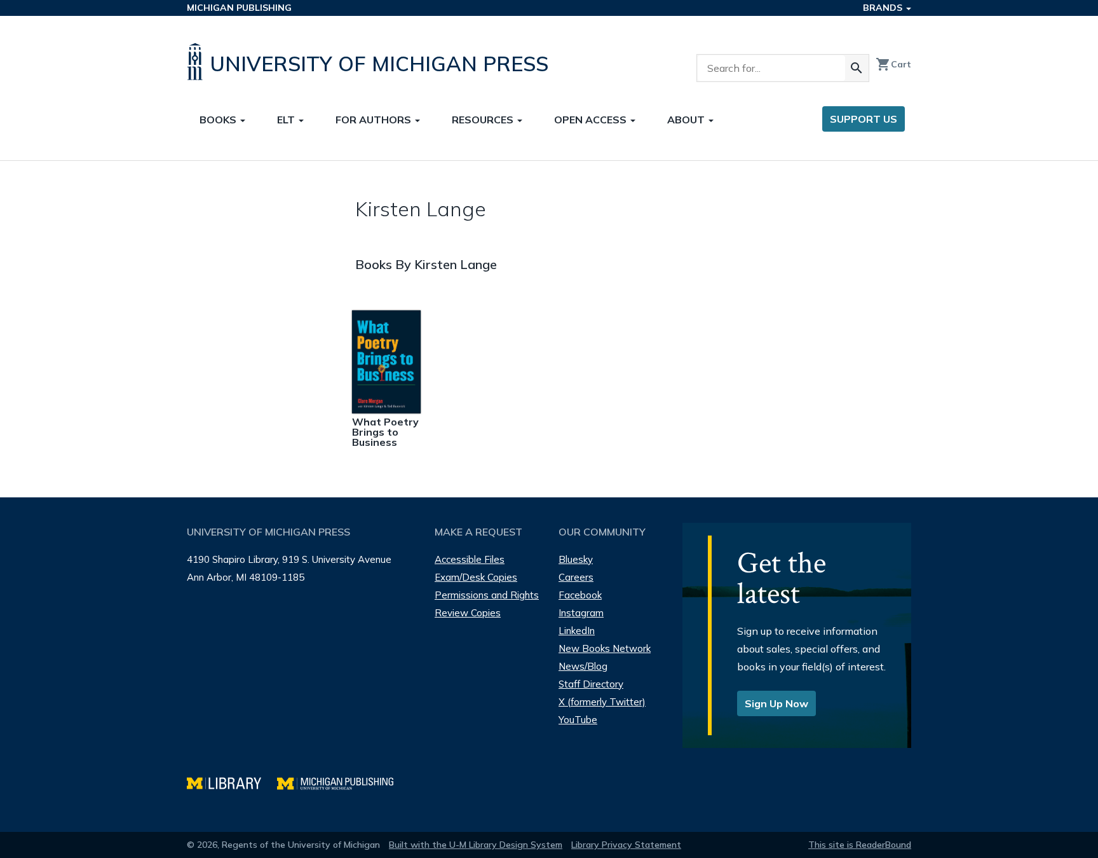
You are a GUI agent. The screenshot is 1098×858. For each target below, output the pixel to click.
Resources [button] (484, 119)
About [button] (687, 119)
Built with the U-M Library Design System (475, 844)
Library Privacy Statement (626, 844)
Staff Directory (591, 684)
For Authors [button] (375, 119)
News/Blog (583, 666)
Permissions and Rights (487, 595)
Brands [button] (884, 7)
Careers (576, 577)
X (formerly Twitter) (602, 702)
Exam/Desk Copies (476, 577)
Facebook (580, 595)
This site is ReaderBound (859, 844)
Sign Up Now (776, 703)
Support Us (863, 119)
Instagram (581, 613)
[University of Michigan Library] (232, 782)
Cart (893, 64)
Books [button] (219, 119)
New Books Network (605, 648)
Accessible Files (470, 559)
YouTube (578, 720)
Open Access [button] (591, 119)
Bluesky (576, 559)
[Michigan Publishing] (341, 782)
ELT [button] (287, 119)
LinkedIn (577, 631)
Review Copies (468, 613)
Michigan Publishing (239, 7)
